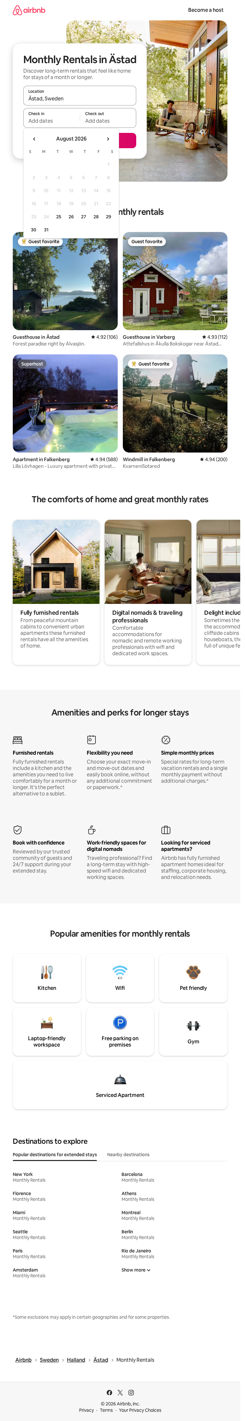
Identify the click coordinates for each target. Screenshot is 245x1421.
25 (58, 217)
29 (108, 217)
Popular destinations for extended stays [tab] (55, 1154)
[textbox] (51, 121)
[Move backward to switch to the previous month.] (34, 139)
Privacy (86, 1410)
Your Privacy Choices (140, 1410)
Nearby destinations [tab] (128, 1154)
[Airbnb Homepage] (29, 10)
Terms (106, 1410)
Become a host (206, 10)
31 (46, 230)
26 (71, 217)
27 (83, 217)
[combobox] (79, 98)
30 (33, 230)
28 (96, 217)
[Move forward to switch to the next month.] (108, 139)
